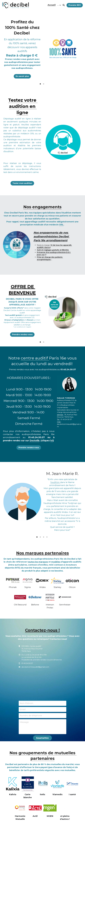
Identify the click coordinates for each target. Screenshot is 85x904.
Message (24, 722)
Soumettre (42, 738)
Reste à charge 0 (44, 245)
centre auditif (35, 358)
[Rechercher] (64, 5)
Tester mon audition (22, 183)
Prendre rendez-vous (22, 334)
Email (23, 709)
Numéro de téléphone (31, 715)
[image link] (15, 5)
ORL (61, 224)
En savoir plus (22, 76)
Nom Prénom (26, 703)
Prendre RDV (75, 5)
